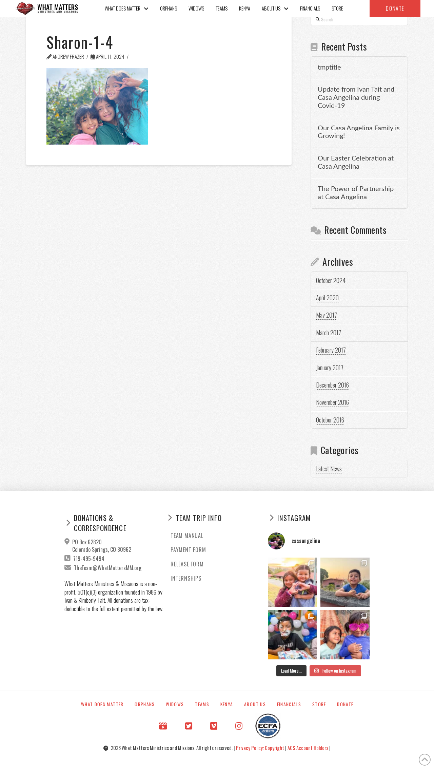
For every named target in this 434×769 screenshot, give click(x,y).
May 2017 (326, 315)
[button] (395, 8)
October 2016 (330, 419)
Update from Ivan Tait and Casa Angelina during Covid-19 (356, 97)
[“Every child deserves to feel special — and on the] (292, 634)
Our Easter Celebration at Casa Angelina (356, 162)
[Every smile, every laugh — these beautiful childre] (345, 582)
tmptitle (329, 67)
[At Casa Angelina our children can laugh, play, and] (292, 582)
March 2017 (328, 332)
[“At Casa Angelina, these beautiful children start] (345, 634)
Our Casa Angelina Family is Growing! (359, 132)
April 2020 (327, 297)
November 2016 (332, 402)
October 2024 (331, 280)
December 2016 (332, 384)
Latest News (329, 468)
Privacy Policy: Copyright (260, 747)
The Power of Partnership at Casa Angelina (356, 193)
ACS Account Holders (308, 747)
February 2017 (331, 349)
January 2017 (329, 367)
